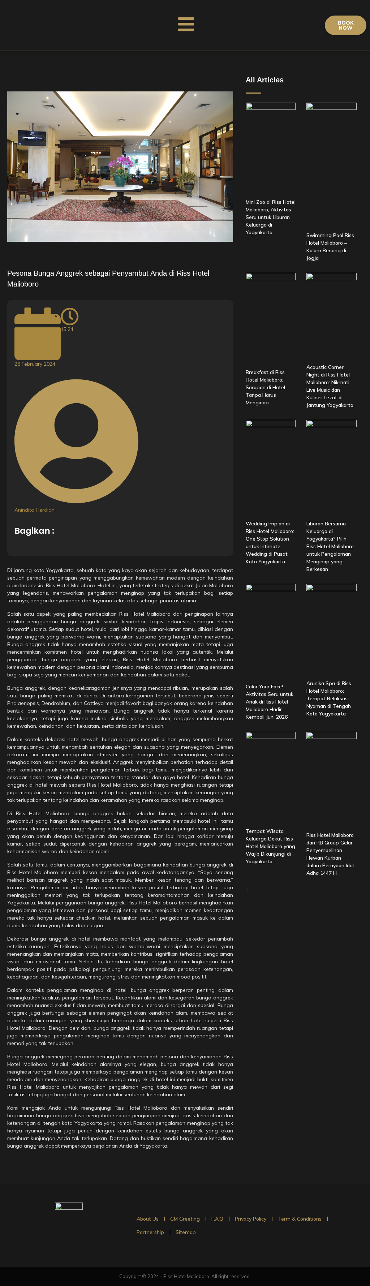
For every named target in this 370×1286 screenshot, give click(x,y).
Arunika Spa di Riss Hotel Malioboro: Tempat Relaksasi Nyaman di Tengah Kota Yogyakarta (328, 698)
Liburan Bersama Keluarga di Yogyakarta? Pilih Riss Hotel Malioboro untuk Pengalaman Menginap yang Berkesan (330, 546)
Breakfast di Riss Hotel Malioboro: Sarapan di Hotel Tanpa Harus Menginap (265, 387)
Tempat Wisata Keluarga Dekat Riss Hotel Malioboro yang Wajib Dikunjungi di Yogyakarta (270, 846)
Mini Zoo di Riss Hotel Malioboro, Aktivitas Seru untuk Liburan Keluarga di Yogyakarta (271, 217)
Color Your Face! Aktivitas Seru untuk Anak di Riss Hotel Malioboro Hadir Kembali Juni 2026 (269, 701)
